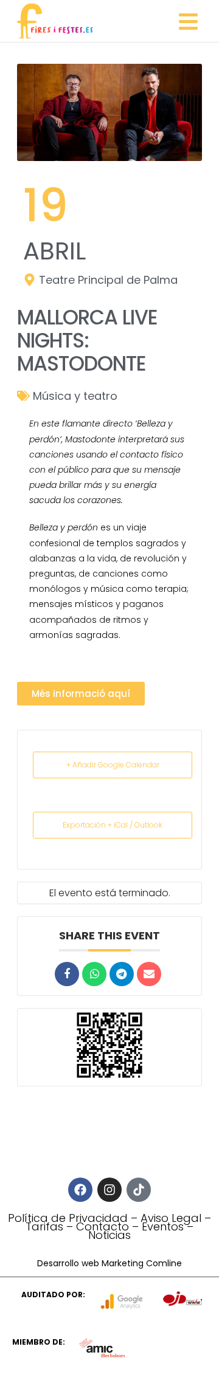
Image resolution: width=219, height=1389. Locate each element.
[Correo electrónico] (149, 974)
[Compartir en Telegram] (121, 974)
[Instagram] (109, 1190)
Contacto (102, 1226)
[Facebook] (80, 1190)
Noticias (109, 1235)
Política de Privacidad (68, 1218)
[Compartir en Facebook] (67, 974)
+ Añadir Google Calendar (112, 765)
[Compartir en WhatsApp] (94, 974)
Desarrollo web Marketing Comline (109, 1263)
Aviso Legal (171, 1218)
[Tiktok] (139, 1190)
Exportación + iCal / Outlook (112, 825)
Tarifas (44, 1226)
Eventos (163, 1226)
